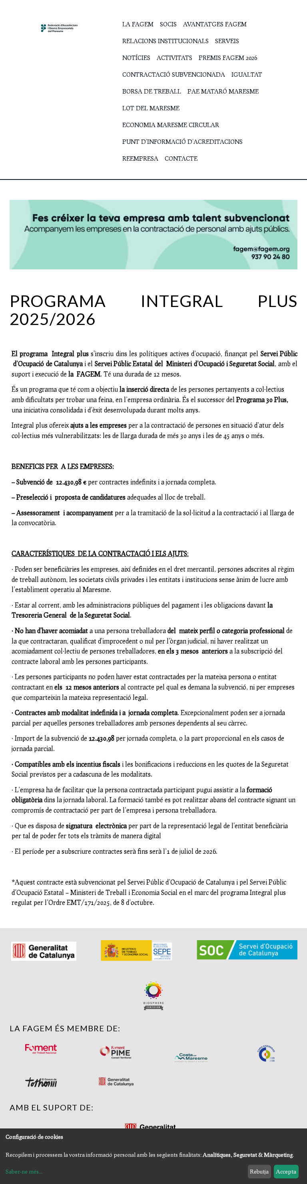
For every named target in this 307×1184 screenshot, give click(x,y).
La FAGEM (138, 24)
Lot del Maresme (150, 108)
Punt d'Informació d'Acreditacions (182, 141)
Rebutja (259, 1171)
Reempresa (140, 158)
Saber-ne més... (24, 1171)
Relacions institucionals (165, 40)
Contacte (181, 158)
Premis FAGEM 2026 (228, 57)
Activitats (174, 57)
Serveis (227, 40)
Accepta (286, 1171)
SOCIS (168, 24)
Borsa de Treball (151, 91)
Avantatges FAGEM (215, 24)
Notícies (136, 57)
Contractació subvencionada (173, 74)
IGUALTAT (246, 74)
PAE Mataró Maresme (223, 91)
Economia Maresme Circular (170, 124)
